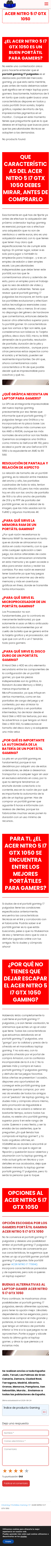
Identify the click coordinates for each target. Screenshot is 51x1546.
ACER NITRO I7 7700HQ (24, 1264)
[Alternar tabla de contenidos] (43, 1412)
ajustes (23, 1536)
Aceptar (8, 1541)
